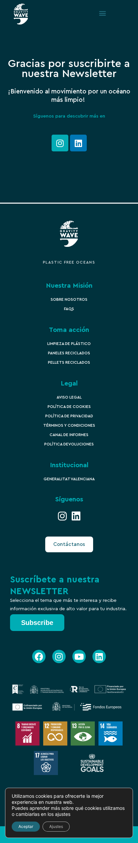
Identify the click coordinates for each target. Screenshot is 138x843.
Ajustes (56, 826)
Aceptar (25, 826)
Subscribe (37, 622)
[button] (102, 12)
